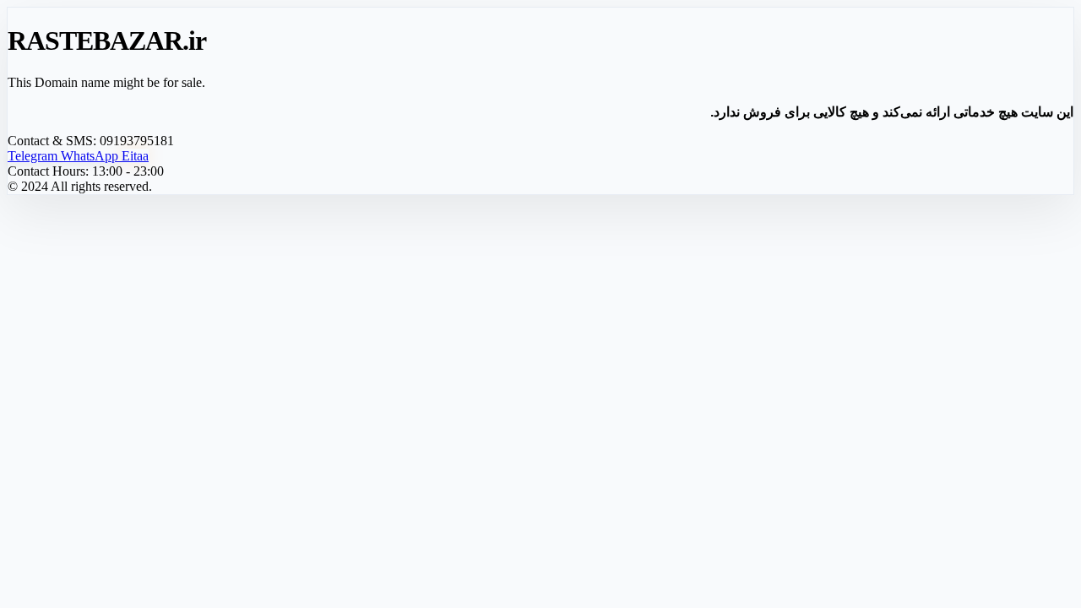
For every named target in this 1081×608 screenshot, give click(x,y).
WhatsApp (91, 156)
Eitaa (135, 156)
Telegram (34, 156)
